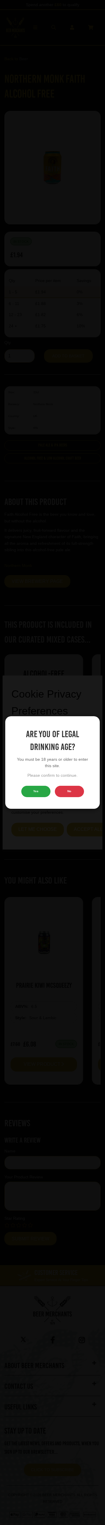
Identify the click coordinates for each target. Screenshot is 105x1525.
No (69, 791)
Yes (35, 791)
